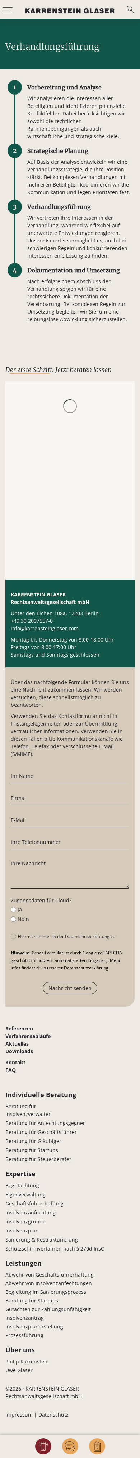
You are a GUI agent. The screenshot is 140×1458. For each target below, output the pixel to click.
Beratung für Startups (31, 1150)
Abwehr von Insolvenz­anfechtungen (48, 1283)
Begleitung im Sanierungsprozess (45, 1291)
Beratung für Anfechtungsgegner (45, 1123)
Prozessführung (24, 1335)
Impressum (19, 1414)
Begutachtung (22, 1185)
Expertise (20, 1173)
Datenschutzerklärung (86, 968)
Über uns (20, 1349)
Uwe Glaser (19, 1370)
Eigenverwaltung (25, 1194)
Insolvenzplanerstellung (34, 1326)
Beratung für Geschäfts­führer (41, 1132)
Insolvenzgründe (25, 1221)
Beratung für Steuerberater (38, 1159)
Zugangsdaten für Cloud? (41, 900)
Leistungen (23, 1263)
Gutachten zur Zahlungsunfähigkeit (48, 1309)
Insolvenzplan (22, 1230)
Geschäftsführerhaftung (34, 1203)
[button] (7, 9)
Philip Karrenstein (27, 1361)
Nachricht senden (70, 988)
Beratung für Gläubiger (33, 1141)
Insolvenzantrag (24, 1317)
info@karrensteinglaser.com (45, 628)
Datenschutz (53, 1414)
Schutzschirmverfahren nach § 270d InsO (55, 1248)
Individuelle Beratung (40, 1094)
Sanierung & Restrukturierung (41, 1239)
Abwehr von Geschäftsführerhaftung (49, 1274)
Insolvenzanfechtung (30, 1212)
